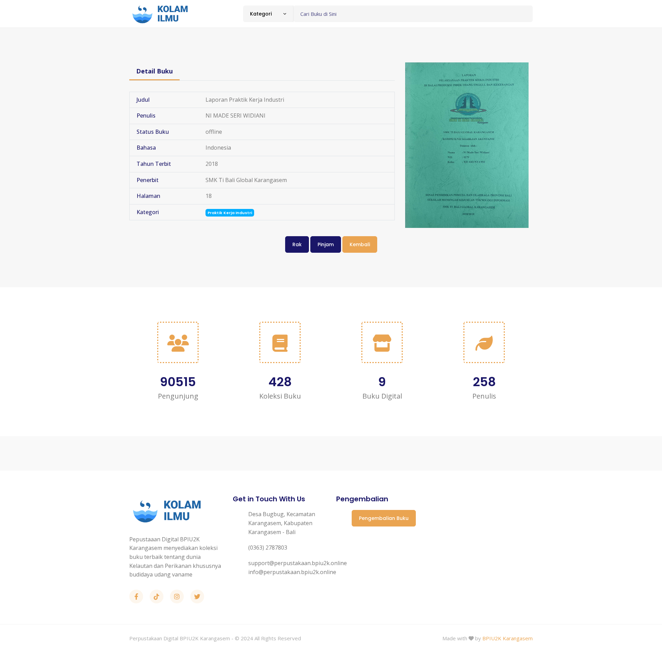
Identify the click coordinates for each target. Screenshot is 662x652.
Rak (297, 244)
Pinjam (326, 244)
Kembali (360, 244)
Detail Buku (154, 71)
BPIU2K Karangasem (507, 638)
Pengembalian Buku (384, 518)
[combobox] (268, 14)
